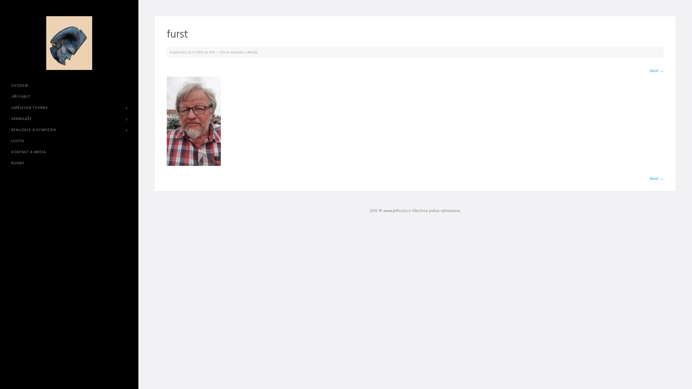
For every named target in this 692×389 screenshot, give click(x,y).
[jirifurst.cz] (69, 43)
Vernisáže (21, 119)
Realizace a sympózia (33, 130)
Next (657, 70)
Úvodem (19, 86)
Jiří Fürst (20, 97)
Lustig (17, 141)
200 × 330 (217, 52)
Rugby (18, 163)
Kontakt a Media (28, 152)
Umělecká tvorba (29, 108)
